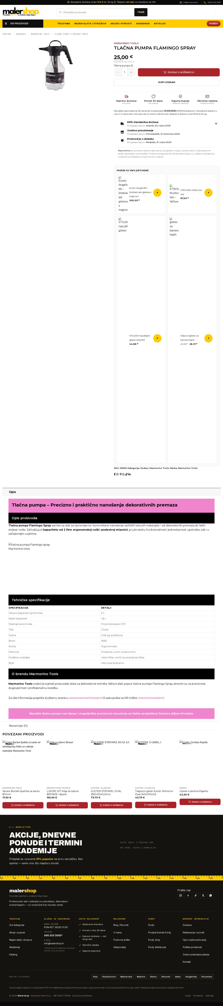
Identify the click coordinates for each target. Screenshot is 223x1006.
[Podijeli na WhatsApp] (123, 474)
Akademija (143, 23)
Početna (6, 34)
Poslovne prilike (121, 940)
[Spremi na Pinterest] (121, 474)
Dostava (187, 925)
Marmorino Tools (40, 34)
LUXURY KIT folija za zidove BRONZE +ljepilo (63, 793)
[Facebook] (188, 895)
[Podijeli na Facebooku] (115, 474)
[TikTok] (195, 895)
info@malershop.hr (191, 2)
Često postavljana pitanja (196, 954)
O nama (117, 932)
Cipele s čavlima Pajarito (194, 791)
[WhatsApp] (210, 895)
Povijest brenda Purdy (159, 932)
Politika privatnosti (192, 947)
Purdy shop (154, 940)
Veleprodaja (119, 947)
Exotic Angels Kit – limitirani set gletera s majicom (140, 192)
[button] (210, 12)
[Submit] (140, 12)
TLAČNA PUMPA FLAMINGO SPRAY (71, 34)
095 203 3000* (53, 935)
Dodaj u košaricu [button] (157, 805)
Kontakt (187, 962)
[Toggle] (5, 491)
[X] (203, 895)
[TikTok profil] (126, 474)
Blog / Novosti (120, 925)
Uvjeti (188, 995)
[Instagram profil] (117, 474)
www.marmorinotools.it (86, 697)
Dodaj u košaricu (181, 72)
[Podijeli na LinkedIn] (129, 474)
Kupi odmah (166, 82)
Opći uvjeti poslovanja (194, 940)
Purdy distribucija (157, 947)
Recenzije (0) (18, 725)
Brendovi (21, 34)
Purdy (151, 925)
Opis (12, 492)
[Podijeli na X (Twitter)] (119, 474)
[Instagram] (180, 895)
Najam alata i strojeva (90, 23)
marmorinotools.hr (151, 697)
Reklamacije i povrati (193, 932)
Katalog (160, 23)
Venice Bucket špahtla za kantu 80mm (21, 793)
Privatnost (198, 995)
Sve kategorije (16, 925)
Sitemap (210, 995)
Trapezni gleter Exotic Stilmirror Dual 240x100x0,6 (154, 793)
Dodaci (144, 468)
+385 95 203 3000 (214, 2)
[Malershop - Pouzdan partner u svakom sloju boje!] (26, 12)
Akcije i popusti (121, 23)
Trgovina (63, 23)
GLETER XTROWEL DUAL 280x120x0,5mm (106, 793)
